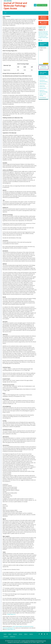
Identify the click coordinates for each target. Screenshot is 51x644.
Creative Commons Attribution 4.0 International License (34, 640)
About (9, 634)
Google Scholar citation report (42, 27)
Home (5, 634)
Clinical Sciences (43, 83)
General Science (43, 88)
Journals (15, 634)
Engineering (42, 86)
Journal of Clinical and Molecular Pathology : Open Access (15, 6)
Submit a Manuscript (42, 5)
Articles (20, 634)
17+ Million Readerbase (44, 23)
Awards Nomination (43, 17)
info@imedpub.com (11, 614)
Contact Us (12, 636)
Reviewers (6, 636)
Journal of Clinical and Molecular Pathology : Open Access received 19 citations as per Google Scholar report (43, 34)
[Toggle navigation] (5, 12)
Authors (31, 634)
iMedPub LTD (27, 642)
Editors (25, 634)
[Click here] (34, 5)
